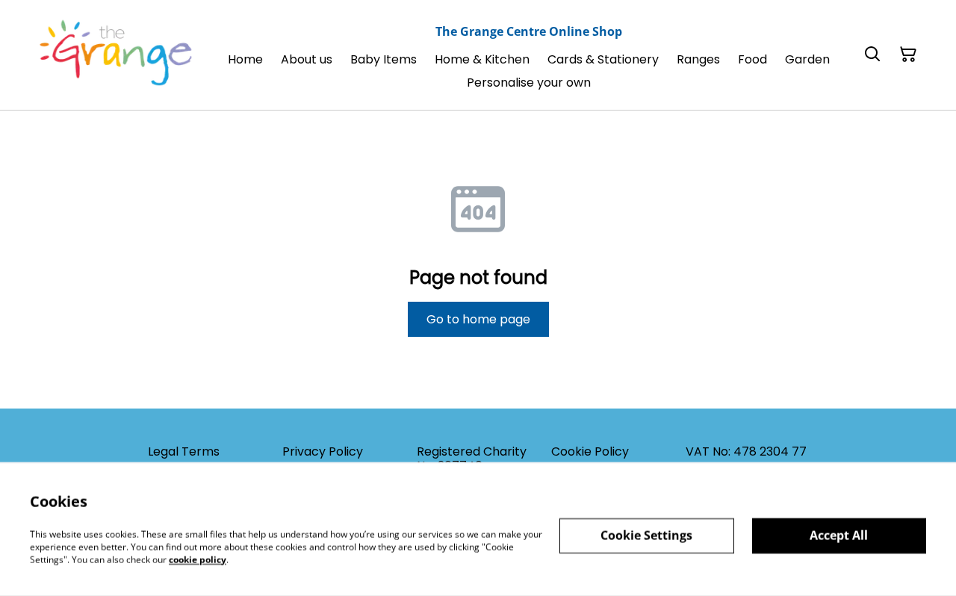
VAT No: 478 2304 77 (746, 451)
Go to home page (478, 319)
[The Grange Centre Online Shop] (116, 55)
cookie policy (197, 559)
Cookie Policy (590, 451)
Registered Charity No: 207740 (472, 458)
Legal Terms (184, 451)
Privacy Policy (322, 451)
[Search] (872, 54)
